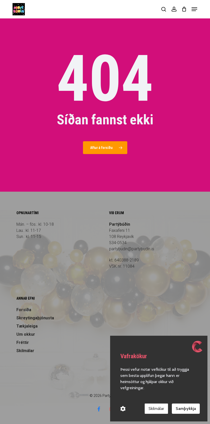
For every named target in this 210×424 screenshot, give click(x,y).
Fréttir (22, 342)
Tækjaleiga (27, 326)
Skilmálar (25, 350)
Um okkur (25, 334)
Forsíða (23, 309)
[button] (194, 9)
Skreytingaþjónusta (35, 318)
